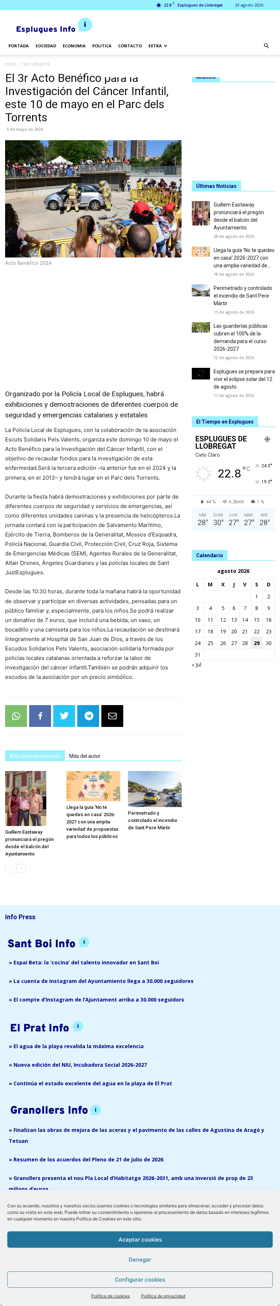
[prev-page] (9, 868)
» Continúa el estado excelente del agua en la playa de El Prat (90, 1083)
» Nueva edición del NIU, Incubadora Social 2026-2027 (78, 1064)
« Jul (196, 664)
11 (210, 619)
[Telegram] (88, 716)
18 (210, 631)
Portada (18, 45)
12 (223, 619)
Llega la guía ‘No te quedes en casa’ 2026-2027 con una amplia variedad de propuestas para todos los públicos (92, 822)
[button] (266, 46)
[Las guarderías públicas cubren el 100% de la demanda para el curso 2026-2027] (201, 327)
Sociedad (45, 45)
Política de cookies (110, 1296)
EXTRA (155, 45)
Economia (74, 45)
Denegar (140, 1259)
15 (257, 619)
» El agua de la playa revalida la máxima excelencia (76, 1046)
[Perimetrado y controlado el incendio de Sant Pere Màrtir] (155, 789)
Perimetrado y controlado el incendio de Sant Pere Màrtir (152, 820)
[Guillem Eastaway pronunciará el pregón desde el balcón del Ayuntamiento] (32, 798)
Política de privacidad (163, 1296)
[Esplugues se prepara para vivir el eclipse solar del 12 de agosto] (201, 373)
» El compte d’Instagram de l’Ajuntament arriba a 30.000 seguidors (96, 999)
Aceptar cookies (140, 1239)
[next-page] (21, 868)
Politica (102, 45)
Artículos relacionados (35, 756)
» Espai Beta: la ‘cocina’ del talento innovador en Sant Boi (84, 962)
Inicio (10, 64)
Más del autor (85, 756)
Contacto (130, 45)
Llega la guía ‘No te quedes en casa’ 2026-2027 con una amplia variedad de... (244, 257)
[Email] (112, 716)
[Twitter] (64, 716)
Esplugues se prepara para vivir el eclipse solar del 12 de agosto (244, 379)
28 (245, 643)
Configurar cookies (140, 1279)
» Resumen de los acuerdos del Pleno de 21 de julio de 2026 (86, 1159)
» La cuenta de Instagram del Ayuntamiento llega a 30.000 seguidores (101, 980)
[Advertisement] (93, 319)
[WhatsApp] (16, 716)
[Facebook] (40, 716)
